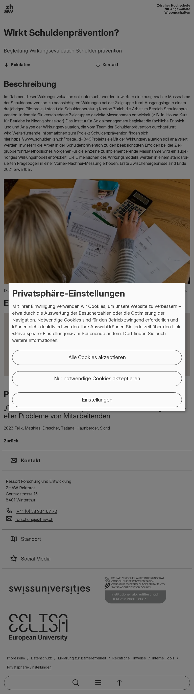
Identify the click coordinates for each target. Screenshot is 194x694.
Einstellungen (97, 400)
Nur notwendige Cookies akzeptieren (97, 379)
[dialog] (97, 347)
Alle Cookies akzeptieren (97, 357)
